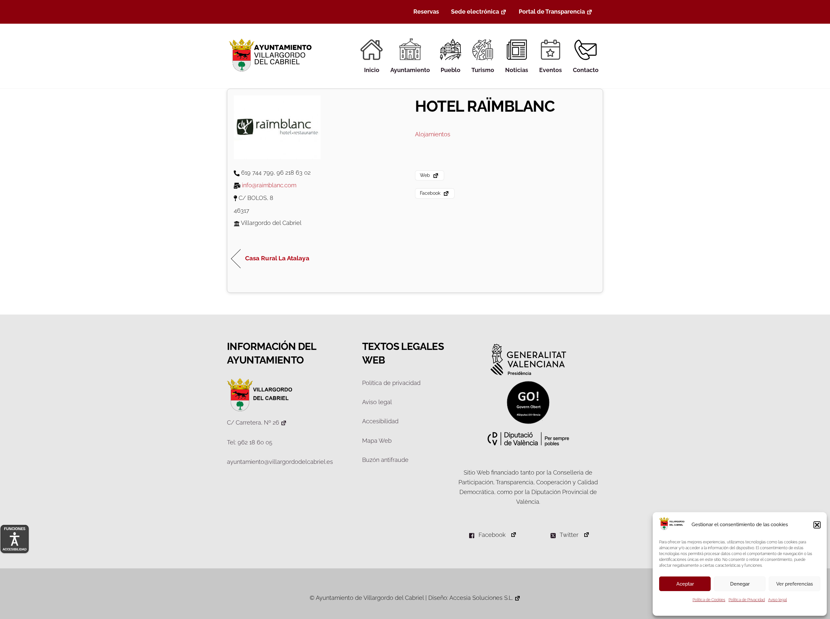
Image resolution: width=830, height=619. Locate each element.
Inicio (371, 70)
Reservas (426, 11)
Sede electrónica (475, 11)
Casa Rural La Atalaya (277, 258)
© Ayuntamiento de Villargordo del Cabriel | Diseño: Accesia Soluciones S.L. (411, 597)
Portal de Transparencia (552, 11)
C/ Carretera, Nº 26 (253, 422)
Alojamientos (432, 134)
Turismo (482, 70)
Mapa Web (377, 440)
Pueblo (450, 70)
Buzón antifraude (385, 459)
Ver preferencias (794, 584)
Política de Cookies (709, 600)
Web (425, 175)
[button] (817, 525)
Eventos (550, 70)
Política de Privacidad (747, 600)
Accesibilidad (380, 421)
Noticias (516, 70)
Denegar (740, 584)
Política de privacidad (391, 382)
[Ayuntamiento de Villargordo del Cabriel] (271, 71)
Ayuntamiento (410, 70)
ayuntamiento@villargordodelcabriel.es (280, 461)
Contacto (586, 70)
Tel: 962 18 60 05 (249, 442)
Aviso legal (777, 600)
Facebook (431, 193)
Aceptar (685, 584)
